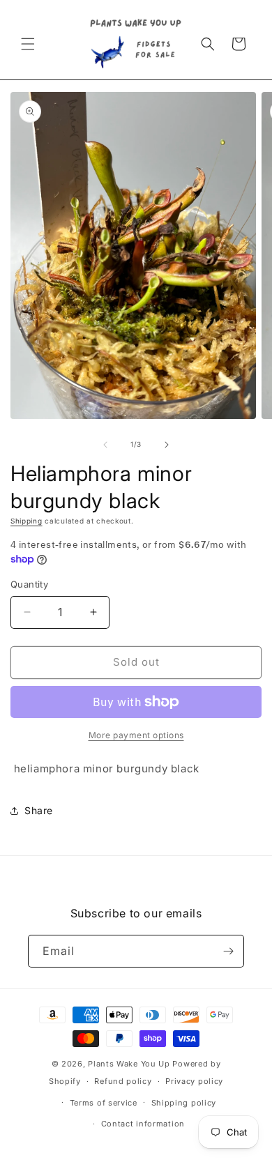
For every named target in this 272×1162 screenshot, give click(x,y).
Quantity (29, 584)
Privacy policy (194, 1081)
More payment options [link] (136, 735)
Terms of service (103, 1103)
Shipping (26, 521)
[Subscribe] (228, 951)
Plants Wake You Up (129, 1064)
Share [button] (38, 810)
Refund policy (122, 1081)
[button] (28, 44)
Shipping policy (184, 1103)
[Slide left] (105, 444)
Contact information (143, 1124)
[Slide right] (166, 444)
